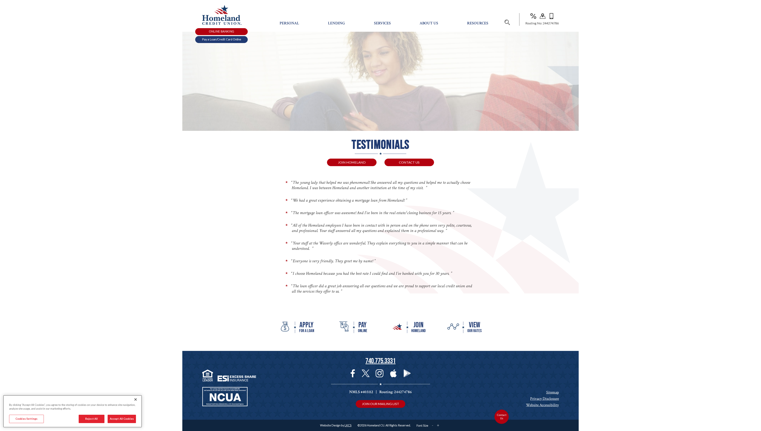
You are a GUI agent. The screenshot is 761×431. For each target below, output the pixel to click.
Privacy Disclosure (544, 398)
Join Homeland (352, 162)
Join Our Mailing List (380, 404)
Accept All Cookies (122, 418)
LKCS (348, 425)
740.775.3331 (380, 361)
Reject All (91, 418)
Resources (477, 23)
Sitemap (552, 392)
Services (382, 23)
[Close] (135, 399)
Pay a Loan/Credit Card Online (221, 39)
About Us (429, 23)
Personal (289, 23)
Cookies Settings (26, 418)
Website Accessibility (542, 405)
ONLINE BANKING (221, 31)
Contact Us (409, 162)
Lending (336, 23)
